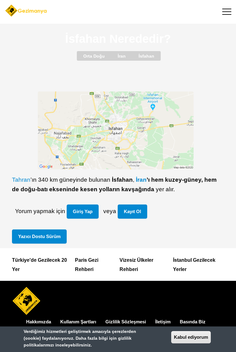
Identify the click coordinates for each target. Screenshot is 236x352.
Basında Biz (193, 321)
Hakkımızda (38, 321)
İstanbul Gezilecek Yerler (194, 264)
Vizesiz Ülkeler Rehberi (136, 264)
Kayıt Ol (132, 211)
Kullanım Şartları (78, 321)
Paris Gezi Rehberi (86, 264)
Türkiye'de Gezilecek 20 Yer (39, 264)
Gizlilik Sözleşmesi (125, 321)
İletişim (163, 321)
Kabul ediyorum (191, 337)
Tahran (21, 179)
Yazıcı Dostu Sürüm (39, 236)
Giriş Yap (82, 211)
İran (141, 179)
